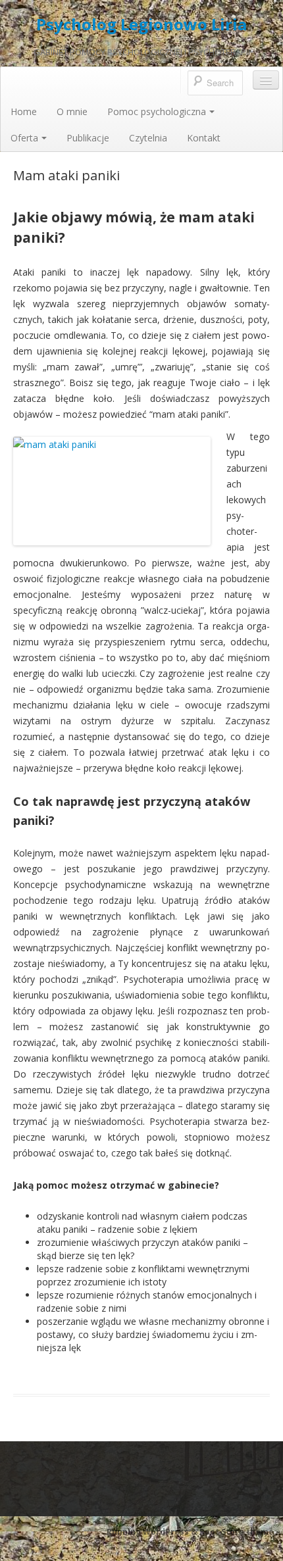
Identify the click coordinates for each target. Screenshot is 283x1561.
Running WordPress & (153, 1531)
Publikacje (87, 138)
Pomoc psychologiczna (156, 111)
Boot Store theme (236, 1531)
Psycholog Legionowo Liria (141, 24)
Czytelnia (148, 138)
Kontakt (203, 138)
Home (24, 111)
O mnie (72, 111)
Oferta (24, 138)
